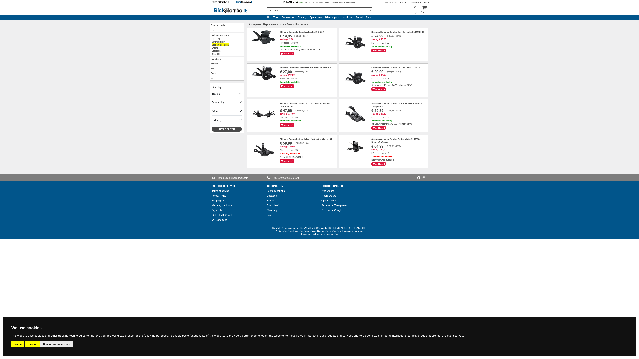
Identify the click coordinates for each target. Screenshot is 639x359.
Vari (212, 78)
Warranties (391, 2)
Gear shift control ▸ (220, 44)
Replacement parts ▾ (221, 34)
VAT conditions (219, 219)
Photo (369, 17)
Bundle (270, 200)
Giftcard (403, 2)
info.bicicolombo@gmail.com (233, 177)
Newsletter (415, 2)
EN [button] (425, 2)
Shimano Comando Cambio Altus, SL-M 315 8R (302, 31)
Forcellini (216, 38)
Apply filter (227, 129)
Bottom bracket (218, 41)
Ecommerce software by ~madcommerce (319, 233)
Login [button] (415, 12)
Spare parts (316, 17)
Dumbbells (216, 58)
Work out (347, 17)
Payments (217, 210)
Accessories (288, 17)
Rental (359, 17)
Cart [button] (423, 12)
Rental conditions (276, 190)
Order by (217, 120)
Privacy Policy (219, 195)
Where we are (328, 195)
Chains (215, 47)
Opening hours (329, 200)
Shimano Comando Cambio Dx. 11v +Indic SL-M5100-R (306, 67)
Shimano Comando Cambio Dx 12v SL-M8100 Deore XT (306, 139)
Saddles (214, 63)
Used (269, 215)
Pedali (214, 73)
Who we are (327, 190)
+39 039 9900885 (282, 177)
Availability (218, 102)
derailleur (216, 53)
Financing (272, 210)
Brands (216, 93)
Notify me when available (291, 156)
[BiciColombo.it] (237, 10)
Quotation (272, 195)
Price (215, 111)
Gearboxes (216, 50)
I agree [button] (18, 344)
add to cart (288, 53)
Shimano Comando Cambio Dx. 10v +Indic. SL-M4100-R (397, 31)
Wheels (214, 68)
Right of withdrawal (222, 215)
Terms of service (220, 190)
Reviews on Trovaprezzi (334, 205)
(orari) (295, 177)
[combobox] (319, 10)
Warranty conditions (222, 205)
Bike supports (332, 17)
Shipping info (218, 200)
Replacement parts (274, 24)
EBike (275, 17)
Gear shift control (297, 24)
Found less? (273, 205)
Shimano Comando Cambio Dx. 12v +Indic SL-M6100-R (397, 67)
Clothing (302, 17)
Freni (213, 30)
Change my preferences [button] (56, 344)
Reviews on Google (331, 210)
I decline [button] (32, 344)
